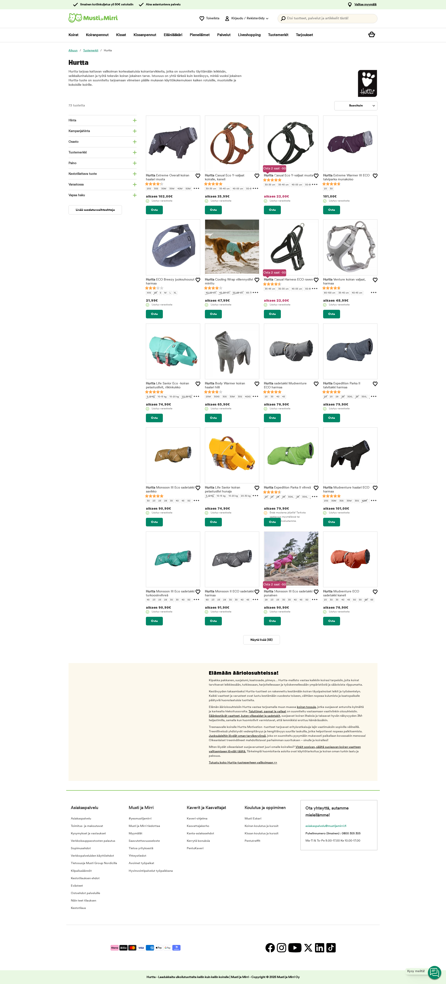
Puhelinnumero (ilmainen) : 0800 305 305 (333, 833)
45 (283, 397)
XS (155, 293)
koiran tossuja (306, 707)
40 (277, 397)
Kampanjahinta (79, 131)
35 (272, 397)
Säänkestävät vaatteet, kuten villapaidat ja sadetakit (244, 715)
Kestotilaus (78, 908)
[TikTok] (330, 947)
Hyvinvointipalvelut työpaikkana (151, 870)
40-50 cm (211, 293)
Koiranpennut (97, 35)
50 (188, 501)
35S (240, 397)
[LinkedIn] (319, 947)
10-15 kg (162, 397)
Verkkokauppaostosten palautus (93, 840)
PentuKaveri (195, 848)
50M (188, 189)
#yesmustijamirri (140, 818)
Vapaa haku (77, 195)
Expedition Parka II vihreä (287, 487)
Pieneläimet (200, 35)
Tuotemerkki (78, 152)
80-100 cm (329, 293)
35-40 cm (343, 293)
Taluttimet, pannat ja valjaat (267, 711)
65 (372, 600)
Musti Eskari (253, 818)
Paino (72, 163)
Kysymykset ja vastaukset (88, 833)
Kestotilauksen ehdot (85, 878)
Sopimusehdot (81, 848)
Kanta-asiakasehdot (200, 833)
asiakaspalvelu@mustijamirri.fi (325, 826)
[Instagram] (281, 947)
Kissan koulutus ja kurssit (262, 833)
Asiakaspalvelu (81, 818)
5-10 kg (151, 397)
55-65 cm (238, 293)
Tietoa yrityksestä (141, 848)
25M (208, 397)
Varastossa (76, 184)
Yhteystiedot (137, 855)
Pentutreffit (252, 840)
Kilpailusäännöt (81, 870)
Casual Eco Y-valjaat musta (288, 175)
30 (331, 189)
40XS (248, 397)
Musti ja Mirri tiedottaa (144, 826)
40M (180, 189)
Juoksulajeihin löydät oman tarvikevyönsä (237, 735)
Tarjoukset (304, 35)
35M (171, 189)
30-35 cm (211, 189)
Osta (154, 209)
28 (337, 397)
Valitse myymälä (365, 4)
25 (325, 189)
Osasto (74, 142)
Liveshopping (249, 35)
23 (325, 397)
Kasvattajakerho (198, 826)
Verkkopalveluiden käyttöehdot (92, 855)
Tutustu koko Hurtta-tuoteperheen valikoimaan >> (243, 762)
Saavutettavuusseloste (144, 840)
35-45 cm (224, 189)
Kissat (121, 35)
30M (163, 189)
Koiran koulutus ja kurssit (262, 826)
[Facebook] (270, 947)
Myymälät (135, 833)
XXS (149, 293)
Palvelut (224, 35)
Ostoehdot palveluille (85, 893)
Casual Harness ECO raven (288, 279)
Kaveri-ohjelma (197, 818)
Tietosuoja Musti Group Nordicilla (94, 863)
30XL (350, 397)
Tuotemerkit (278, 35)
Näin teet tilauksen (83, 900)
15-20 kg (174, 397)
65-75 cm (251, 293)
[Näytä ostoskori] (372, 35)
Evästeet (77, 885)
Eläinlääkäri (173, 35)
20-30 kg (187, 397)
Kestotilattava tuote (83, 174)
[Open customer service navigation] (434, 972)
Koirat (74, 35)
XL (175, 293)
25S (149, 189)
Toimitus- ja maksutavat (87, 826)
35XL (364, 397)
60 (207, 600)
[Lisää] (198, 176)
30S (156, 189)
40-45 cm (357, 293)
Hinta (72, 120)
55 (360, 600)
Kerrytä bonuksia (198, 840)
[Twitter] (308, 947)
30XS (217, 397)
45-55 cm (238, 189)
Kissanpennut (145, 35)
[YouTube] (294, 947)
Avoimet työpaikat (141, 863)
